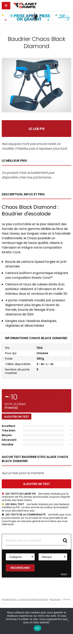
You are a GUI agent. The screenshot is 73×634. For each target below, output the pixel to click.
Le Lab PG (37, 128)
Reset (64, 574)
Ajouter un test (16, 417)
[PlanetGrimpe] (25, 5)
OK (37, 628)
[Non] (68, 621)
